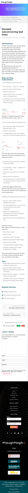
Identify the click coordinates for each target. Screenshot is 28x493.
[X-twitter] (11, 433)
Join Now (14, 427)
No (23, 325)
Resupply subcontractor (17, 307)
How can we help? (18, 322)
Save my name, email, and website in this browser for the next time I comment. (14, 371)
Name (4, 355)
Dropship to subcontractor (12, 314)
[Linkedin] (15, 433)
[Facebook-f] (8, 433)
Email (4, 360)
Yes (19, 325)
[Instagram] (22, 433)
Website (4, 364)
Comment (5, 338)
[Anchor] (14, 43)
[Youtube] (18, 433)
